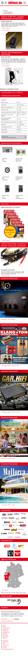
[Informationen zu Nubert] (14, 530)
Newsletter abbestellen (7, 621)
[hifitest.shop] (17, 556)
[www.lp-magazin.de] (10, 556)
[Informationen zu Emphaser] (11, 518)
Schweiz (6, 590)
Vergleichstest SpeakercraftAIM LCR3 (19, 160)
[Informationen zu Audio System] (9, 514)
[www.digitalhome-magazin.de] (7, 548)
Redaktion (5, 629)
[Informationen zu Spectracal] (11, 533)
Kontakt (5, 647)
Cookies (5, 646)
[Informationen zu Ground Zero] (14, 522)
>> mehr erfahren (5, 240)
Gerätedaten (6, 631)
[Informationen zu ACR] (4, 514)
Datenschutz (6, 645)
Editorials (5, 638)
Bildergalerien (6, 632)
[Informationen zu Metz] (23, 526)
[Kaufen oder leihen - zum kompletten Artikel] (14, 77)
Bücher (4, 626)
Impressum (5, 640)
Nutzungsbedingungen (8, 649)
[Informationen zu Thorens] (18, 533)
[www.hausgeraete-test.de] (14, 548)
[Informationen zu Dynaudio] (4, 518)
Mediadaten (6, 642)
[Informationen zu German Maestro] (7, 522)
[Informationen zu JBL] (10, 526)
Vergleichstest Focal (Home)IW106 (19, 178)
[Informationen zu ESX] (17, 518)
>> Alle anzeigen (5, 30)
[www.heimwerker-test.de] (21, 548)
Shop (4, 625)
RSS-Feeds (5, 635)
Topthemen (5, 636)
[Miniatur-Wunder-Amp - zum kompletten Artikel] (14, 41)
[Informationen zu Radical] (4, 533)
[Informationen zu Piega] (21, 529)
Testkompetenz (6, 628)
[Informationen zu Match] (16, 525)
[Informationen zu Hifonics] (5, 525)
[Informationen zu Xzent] (10, 537)
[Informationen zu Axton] (16, 514)
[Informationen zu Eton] (23, 518)
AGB (4, 643)
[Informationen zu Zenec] (17, 537)
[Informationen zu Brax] (23, 514)
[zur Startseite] (15, 3)
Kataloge (5, 633)
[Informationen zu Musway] (7, 529)
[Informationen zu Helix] (21, 522)
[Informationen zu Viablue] (24, 533)
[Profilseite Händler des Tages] (14, 602)
